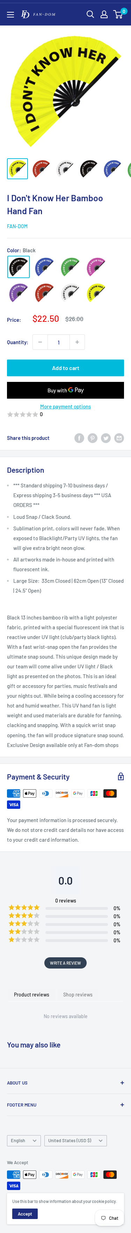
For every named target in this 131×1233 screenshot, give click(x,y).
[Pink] (96, 267)
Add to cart (65, 367)
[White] (70, 293)
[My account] (104, 14)
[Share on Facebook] (79, 438)
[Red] (44, 293)
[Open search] (90, 14)
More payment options (65, 406)
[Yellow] (96, 293)
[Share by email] (119, 438)
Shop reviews (78, 995)
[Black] (18, 267)
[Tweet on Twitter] (106, 438)
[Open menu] (10, 14)
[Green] (70, 267)
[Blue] (44, 267)
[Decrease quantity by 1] (40, 342)
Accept (25, 1214)
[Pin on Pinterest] (92, 438)
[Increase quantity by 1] (77, 342)
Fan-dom (17, 226)
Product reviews (31, 995)
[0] (118, 14)
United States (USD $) (69, 1140)
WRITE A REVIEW (65, 962)
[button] (65, 414)
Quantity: (17, 342)
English (18, 1140)
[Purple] (18, 293)
